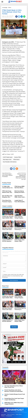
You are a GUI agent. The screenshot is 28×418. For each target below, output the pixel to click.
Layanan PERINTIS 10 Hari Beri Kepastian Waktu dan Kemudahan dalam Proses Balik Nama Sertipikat (7, 240)
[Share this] (16, 16)
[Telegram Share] (22, 16)
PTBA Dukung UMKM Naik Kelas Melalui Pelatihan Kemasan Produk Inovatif (19, 187)
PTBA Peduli (16, 159)
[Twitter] (14, 168)
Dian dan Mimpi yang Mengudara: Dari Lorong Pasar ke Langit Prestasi (7, 196)
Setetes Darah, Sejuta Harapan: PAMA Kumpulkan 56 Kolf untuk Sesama (19, 240)
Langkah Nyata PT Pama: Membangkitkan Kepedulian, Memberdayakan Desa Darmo (20, 201)
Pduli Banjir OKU (7, 159)
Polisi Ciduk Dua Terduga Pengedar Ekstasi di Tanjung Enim (19, 217)
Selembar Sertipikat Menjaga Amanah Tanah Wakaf (14, 395)
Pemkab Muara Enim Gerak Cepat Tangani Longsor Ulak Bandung (14, 399)
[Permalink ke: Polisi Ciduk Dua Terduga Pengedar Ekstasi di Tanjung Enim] (20, 212)
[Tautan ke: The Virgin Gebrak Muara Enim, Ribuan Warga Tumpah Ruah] (14, 377)
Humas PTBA (17, 157)
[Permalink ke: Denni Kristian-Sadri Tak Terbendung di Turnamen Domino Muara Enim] (20, 223)
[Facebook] (11, 168)
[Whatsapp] (24, 16)
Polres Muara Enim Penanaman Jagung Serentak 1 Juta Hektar (7, 201)
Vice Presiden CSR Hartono (9, 162)
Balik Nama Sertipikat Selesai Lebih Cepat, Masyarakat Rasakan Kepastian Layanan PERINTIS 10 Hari (7, 229)
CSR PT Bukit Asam (7, 157)
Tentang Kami (9, 415)
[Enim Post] (15, 1)
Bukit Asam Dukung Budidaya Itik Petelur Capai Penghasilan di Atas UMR (19, 191)
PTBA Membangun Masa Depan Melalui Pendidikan (7, 174)
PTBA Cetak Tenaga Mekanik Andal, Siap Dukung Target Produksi (7, 191)
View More (14, 326)
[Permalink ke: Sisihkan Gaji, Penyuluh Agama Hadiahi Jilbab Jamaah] (7, 212)
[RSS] (17, 168)
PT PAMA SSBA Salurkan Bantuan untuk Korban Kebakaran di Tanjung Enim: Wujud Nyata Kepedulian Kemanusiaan (7, 187)
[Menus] (2, 1)
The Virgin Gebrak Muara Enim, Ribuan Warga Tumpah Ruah (13, 386)
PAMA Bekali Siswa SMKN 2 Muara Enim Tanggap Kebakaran (13, 403)
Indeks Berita (19, 414)
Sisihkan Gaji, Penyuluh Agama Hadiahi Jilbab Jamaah (7, 217)
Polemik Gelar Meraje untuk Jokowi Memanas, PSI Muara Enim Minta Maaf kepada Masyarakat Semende (13, 390)
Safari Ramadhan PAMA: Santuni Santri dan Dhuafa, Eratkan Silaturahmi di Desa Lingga (20, 196)
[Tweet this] (19, 16)
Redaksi (3, 415)
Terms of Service (10, 414)
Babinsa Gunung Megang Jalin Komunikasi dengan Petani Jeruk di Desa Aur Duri (21, 176)
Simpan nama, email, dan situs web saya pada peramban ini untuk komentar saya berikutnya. (13, 276)
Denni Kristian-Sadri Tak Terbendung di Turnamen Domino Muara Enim (20, 229)
